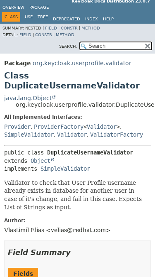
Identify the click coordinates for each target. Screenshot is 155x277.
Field (51, 28)
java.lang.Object (28, 98)
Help (108, 19)
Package (39, 7)
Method (90, 28)
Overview (13, 7)
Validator (102, 126)
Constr (69, 28)
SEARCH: (68, 46)
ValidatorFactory (116, 134)
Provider (17, 126)
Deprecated (66, 19)
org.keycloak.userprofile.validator (82, 63)
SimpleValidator (29, 134)
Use (29, 17)
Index (91, 19)
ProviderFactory (58, 126)
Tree (43, 17)
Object (40, 160)
